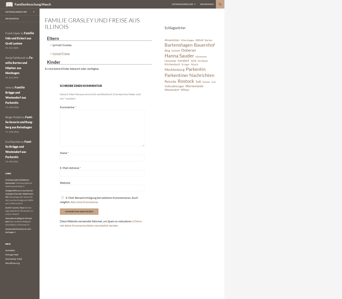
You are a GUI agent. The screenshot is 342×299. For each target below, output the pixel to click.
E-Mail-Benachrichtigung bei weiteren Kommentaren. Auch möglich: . (99, 200)
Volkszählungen (174, 86)
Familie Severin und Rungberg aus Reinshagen (19, 122)
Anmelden (10, 250)
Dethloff (176, 50)
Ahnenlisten (172, 40)
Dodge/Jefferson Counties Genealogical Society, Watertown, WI (19, 193)
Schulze (206, 82)
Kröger (186, 64)
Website (65, 182)
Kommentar (68, 107)
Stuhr (213, 82)
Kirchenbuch (172, 64)
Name (64, 152)
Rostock (186, 81)
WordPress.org (12, 263)
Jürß (193, 60)
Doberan (188, 50)
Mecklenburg (175, 69)
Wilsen (185, 89)
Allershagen (187, 40)
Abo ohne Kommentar (84, 202)
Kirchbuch (203, 61)
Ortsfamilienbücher (182, 4)
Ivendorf (183, 60)
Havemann (201, 56)
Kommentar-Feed (13, 259)
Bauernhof (204, 45)
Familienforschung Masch (33, 4)
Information (207, 4)
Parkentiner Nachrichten (189, 75)
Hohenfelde (170, 61)
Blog (167, 50)
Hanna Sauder (179, 56)
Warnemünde (194, 86)
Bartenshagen (179, 45)
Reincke (170, 81)
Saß (198, 81)
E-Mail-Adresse (70, 167)
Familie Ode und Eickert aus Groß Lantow (19, 38)
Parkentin (196, 69)
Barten (208, 40)
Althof (199, 40)
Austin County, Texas (15, 207)
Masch (194, 64)
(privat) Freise (61, 53)
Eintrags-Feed (11, 254)
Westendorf (172, 89)
